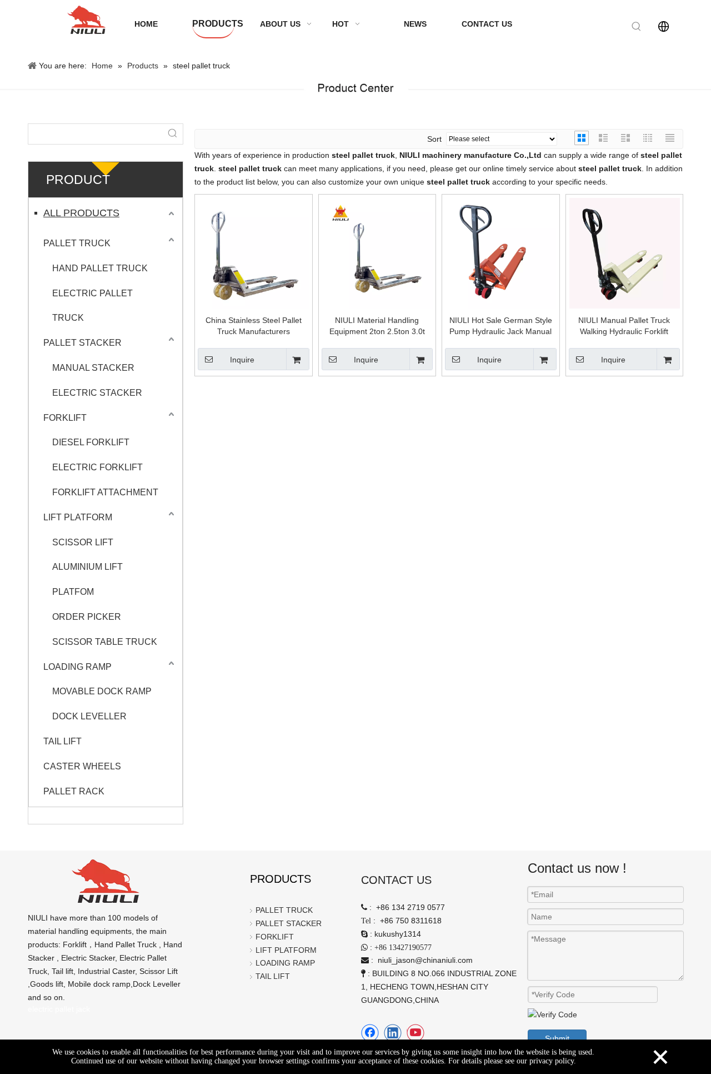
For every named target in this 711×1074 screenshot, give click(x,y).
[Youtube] (415, 1033)
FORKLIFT (65, 417)
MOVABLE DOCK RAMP (102, 691)
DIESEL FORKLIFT (90, 442)
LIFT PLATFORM (77, 517)
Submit (557, 1038)
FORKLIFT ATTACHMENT (105, 492)
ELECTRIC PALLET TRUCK (92, 306)
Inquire (242, 359)
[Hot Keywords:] (636, 26)
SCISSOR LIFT (82, 542)
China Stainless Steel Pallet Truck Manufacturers (254, 326)
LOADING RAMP (77, 667)
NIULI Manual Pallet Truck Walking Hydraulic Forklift (624, 326)
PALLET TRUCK (77, 243)
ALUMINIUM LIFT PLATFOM (87, 579)
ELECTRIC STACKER (97, 392)
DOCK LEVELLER (89, 716)
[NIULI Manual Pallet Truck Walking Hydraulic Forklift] (624, 252)
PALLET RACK (73, 791)
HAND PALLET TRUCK (100, 268)
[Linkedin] (393, 1033)
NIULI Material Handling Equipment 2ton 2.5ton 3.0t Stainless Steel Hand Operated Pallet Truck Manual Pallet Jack (377, 326)
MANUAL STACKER (93, 367)
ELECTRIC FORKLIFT (97, 467)
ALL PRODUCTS (81, 212)
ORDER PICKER (86, 616)
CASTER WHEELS (82, 766)
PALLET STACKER (82, 342)
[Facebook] (370, 1033)
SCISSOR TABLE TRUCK (104, 642)
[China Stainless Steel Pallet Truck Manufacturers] (253, 252)
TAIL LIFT (62, 741)
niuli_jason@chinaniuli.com (425, 960)
